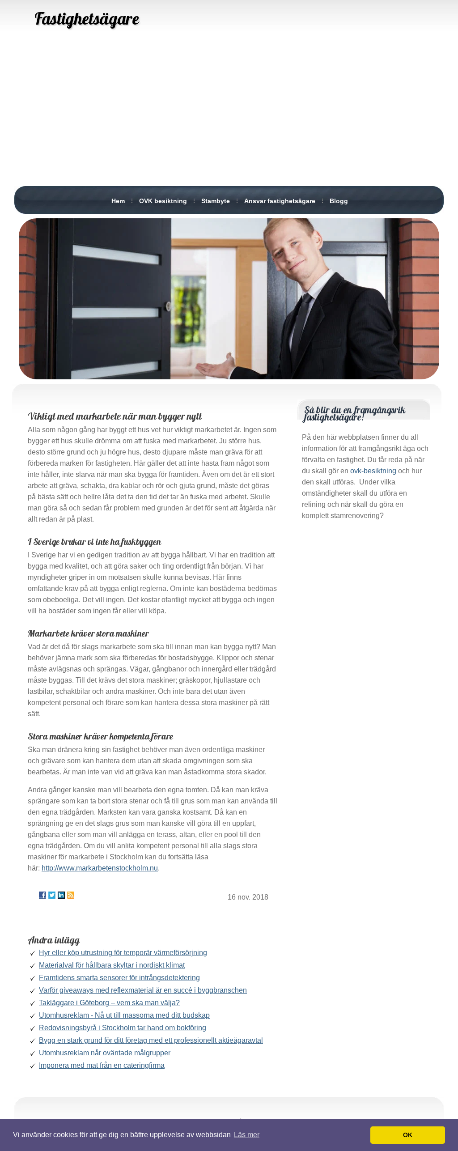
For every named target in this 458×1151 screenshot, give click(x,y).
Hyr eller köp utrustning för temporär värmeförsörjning (123, 952)
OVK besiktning (163, 200)
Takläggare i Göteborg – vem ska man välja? (109, 1003)
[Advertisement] (229, 116)
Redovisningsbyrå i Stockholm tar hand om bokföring (122, 1028)
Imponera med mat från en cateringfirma (102, 1065)
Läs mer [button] (246, 1134)
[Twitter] (51, 895)
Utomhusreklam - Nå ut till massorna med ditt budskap (124, 1015)
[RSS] (70, 895)
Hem (118, 200)
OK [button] (407, 1134)
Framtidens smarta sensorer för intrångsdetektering (119, 977)
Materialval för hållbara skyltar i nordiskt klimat (112, 965)
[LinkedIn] (61, 895)
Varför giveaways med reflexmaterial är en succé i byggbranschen (143, 990)
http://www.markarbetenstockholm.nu (100, 868)
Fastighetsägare (86, 18)
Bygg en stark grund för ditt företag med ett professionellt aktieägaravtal (151, 1040)
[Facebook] (42, 895)
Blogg (339, 200)
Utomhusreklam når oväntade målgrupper (104, 1053)
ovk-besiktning (373, 471)
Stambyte (215, 200)
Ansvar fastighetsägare (279, 200)
